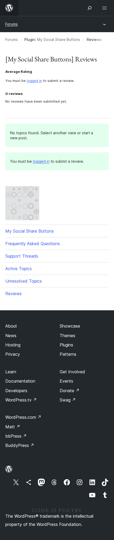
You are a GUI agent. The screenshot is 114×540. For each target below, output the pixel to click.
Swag (68, 400)
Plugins (66, 345)
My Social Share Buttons (58, 39)
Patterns (68, 354)
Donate (70, 390)
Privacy (12, 354)
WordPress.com (23, 417)
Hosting (12, 345)
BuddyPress (19, 445)
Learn (10, 371)
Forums (11, 24)
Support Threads (21, 256)
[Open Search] (89, 8)
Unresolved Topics (23, 281)
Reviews (13, 293)
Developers (16, 390)
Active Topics (18, 268)
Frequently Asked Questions (32, 243)
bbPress (16, 436)
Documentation (20, 381)
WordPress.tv (21, 400)
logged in (34, 81)
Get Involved (72, 371)
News (10, 335)
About (11, 326)
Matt (12, 426)
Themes (67, 335)
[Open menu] (105, 8)
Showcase (70, 326)
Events (66, 381)
